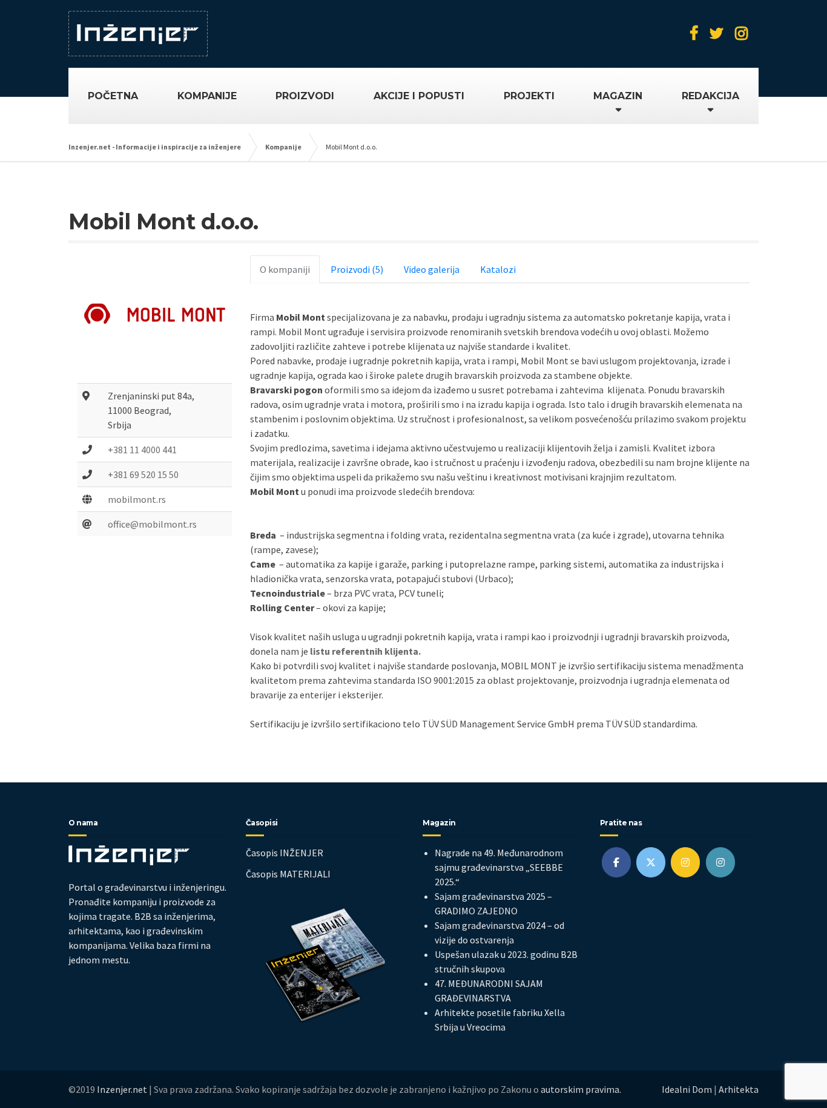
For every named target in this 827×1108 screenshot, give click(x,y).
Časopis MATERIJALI (288, 874)
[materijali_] (720, 862)
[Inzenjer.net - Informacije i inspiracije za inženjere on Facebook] (616, 862)
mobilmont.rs (137, 499)
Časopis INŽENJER (284, 853)
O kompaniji (285, 269)
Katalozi (498, 269)
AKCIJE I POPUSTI (419, 96)
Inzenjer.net (122, 1089)
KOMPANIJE (207, 96)
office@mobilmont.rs (152, 524)
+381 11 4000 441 (142, 450)
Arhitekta (739, 1089)
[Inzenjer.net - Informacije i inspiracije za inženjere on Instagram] (685, 862)
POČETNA (113, 96)
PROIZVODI (304, 96)
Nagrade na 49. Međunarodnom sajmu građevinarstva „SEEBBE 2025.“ (499, 867)
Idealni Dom (687, 1089)
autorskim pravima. (581, 1089)
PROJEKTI (529, 96)
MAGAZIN (617, 96)
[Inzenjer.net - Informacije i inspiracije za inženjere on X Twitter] (650, 862)
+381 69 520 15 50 (143, 474)
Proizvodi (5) (357, 269)
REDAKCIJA (710, 96)
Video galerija (432, 269)
